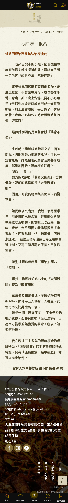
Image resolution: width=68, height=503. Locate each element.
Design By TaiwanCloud (50, 491)
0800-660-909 (32, 399)
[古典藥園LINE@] (27, 449)
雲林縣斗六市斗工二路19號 (29, 389)
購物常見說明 (45, 472)
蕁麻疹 (59, 31)
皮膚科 (47, 31)
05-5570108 (25, 394)
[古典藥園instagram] (18, 449)
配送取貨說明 (52, 472)
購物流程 (38, 468)
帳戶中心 (63, 5)
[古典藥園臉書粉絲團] (9, 449)
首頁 (22, 31)
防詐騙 (59, 467)
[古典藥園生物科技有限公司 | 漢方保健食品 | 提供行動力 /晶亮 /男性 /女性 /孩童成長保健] (34, 10)
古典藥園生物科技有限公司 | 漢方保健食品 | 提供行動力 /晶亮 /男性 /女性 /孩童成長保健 (34, 430)
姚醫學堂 (34, 31)
